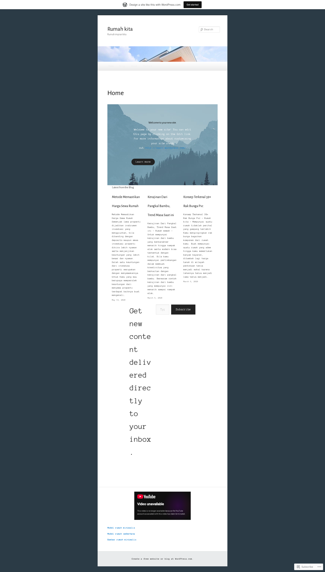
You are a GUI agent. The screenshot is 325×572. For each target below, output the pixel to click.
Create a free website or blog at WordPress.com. (163, 559)
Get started (193, 4)
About (134, 66)
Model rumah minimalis (121, 528)
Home (111, 66)
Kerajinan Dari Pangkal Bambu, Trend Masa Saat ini (161, 206)
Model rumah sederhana (121, 534)
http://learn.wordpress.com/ (165, 147)
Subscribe (183, 309)
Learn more (143, 161)
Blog (122, 66)
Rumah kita (120, 29)
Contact (148, 66)
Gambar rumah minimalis (121, 539)
